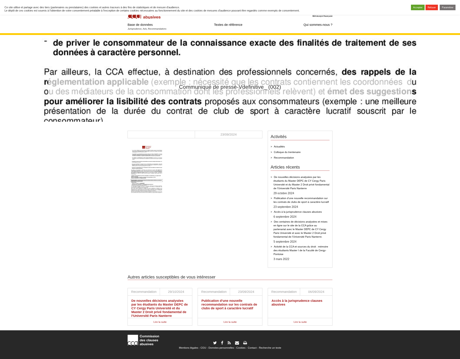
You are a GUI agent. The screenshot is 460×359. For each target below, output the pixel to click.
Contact (252, 347)
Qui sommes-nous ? (317, 25)
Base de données (140, 25)
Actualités (279, 146)
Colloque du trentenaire (287, 152)
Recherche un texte (270, 347)
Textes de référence (228, 25)
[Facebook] (222, 343)
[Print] (245, 343)
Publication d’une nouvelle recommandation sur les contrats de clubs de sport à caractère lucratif (301, 200)
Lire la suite (160, 321)
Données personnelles (221, 347)
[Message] (237, 343)
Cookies (240, 347)
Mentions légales (188, 347)
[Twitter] (215, 343)
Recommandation (284, 157)
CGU (203, 347)
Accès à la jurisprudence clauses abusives (298, 211)
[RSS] (229, 343)
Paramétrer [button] (447, 7)
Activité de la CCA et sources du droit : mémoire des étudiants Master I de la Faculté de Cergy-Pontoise (300, 250)
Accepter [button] (417, 7)
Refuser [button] (432, 7)
